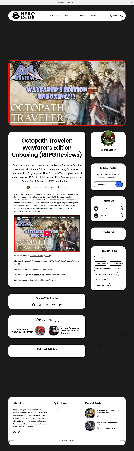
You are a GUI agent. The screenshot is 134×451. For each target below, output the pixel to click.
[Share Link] (60, 304)
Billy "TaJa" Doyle (108, 416)
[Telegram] (53, 304)
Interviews (81, 16)
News (59, 16)
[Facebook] (33, 304)
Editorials (68, 16)
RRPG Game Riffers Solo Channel (36, 269)
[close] (131, 2)
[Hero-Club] (23, 15)
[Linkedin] (47, 304)
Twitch (47, 256)
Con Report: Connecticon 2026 (107, 424)
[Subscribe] (119, 184)
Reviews (93, 16)
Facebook (33, 256)
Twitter (40, 256)
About (56, 410)
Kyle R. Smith (37, 187)
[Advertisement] (67, 40)
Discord (37, 275)
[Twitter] (40, 304)
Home (51, 16)
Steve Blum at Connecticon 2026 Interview (108, 411)
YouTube (72, 261)
